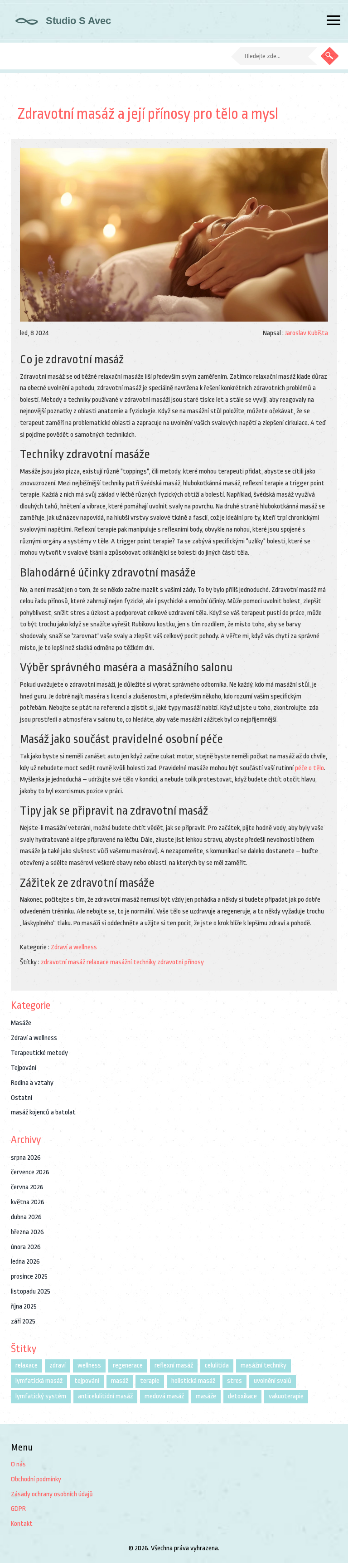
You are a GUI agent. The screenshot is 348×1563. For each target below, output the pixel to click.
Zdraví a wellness (74, 947)
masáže (206, 1396)
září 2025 (23, 1321)
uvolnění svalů (272, 1381)
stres (234, 1381)
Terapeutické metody (39, 1053)
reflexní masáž (174, 1365)
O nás (18, 1464)
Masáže (21, 1023)
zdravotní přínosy (180, 962)
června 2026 (27, 1187)
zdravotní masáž (63, 962)
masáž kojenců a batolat (43, 1112)
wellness (89, 1365)
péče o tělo (309, 768)
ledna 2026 (25, 1261)
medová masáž (164, 1396)
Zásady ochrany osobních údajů (52, 1494)
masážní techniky (133, 962)
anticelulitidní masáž (105, 1396)
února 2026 (26, 1247)
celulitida (217, 1365)
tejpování (86, 1381)
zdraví (57, 1365)
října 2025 (24, 1306)
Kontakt (22, 1524)
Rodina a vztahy (32, 1083)
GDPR (18, 1509)
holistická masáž (193, 1381)
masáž (119, 1381)
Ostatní (21, 1098)
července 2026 (30, 1172)
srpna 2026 (26, 1158)
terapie (150, 1381)
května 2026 (27, 1202)
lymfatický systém (40, 1396)
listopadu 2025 (30, 1291)
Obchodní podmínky (36, 1479)
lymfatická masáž (39, 1381)
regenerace (128, 1365)
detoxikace (242, 1396)
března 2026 (27, 1232)
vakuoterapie (286, 1396)
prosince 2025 (29, 1276)
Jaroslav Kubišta (306, 333)
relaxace (98, 962)
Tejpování (23, 1068)
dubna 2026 (26, 1217)
